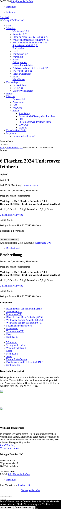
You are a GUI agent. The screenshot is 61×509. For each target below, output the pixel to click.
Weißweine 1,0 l (21, 31)
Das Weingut (12, 82)
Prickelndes (18, 48)
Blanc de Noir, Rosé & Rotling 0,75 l (31, 37)
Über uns (10, 96)
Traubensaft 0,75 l (21, 54)
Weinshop (11, 28)
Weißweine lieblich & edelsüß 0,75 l (30, 42)
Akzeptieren (6, 507)
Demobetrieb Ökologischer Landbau (37, 116)
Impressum (11, 133)
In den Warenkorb (9, 240)
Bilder (9, 93)
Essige (16, 51)
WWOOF (17, 107)
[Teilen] (7, 496)
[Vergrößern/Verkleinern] (1, 496)
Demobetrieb (19, 99)
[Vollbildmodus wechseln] (4, 496)
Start (8, 25)
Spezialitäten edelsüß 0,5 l (25, 45)
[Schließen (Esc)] (10, 496)
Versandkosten (30, 185)
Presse (16, 110)
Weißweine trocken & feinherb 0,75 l (31, 39)
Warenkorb (18, 56)
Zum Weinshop (7, 445)
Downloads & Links (16, 130)
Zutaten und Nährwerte (11, 214)
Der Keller (18, 88)
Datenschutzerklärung (24, 507)
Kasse (15, 59)
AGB (15, 76)
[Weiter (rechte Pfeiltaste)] (4, 499)
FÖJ (15, 105)
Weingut (23, 127)
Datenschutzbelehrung (24, 136)
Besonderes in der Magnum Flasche (24, 308)
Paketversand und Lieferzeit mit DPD (31, 68)
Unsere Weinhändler (23, 90)
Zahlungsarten (20, 62)
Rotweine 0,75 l (20, 34)
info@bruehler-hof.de (19, 474)
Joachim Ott (24, 485)
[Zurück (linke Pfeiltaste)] (1, 499)
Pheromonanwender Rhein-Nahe (35, 122)
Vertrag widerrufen (22, 73)
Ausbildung (18, 102)
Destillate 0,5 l (13, 337)
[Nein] (37, 508)
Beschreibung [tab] (13, 248)
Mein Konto (19, 79)
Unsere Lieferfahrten (23, 65)
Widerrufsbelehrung (22, 71)
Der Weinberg (19, 85)
